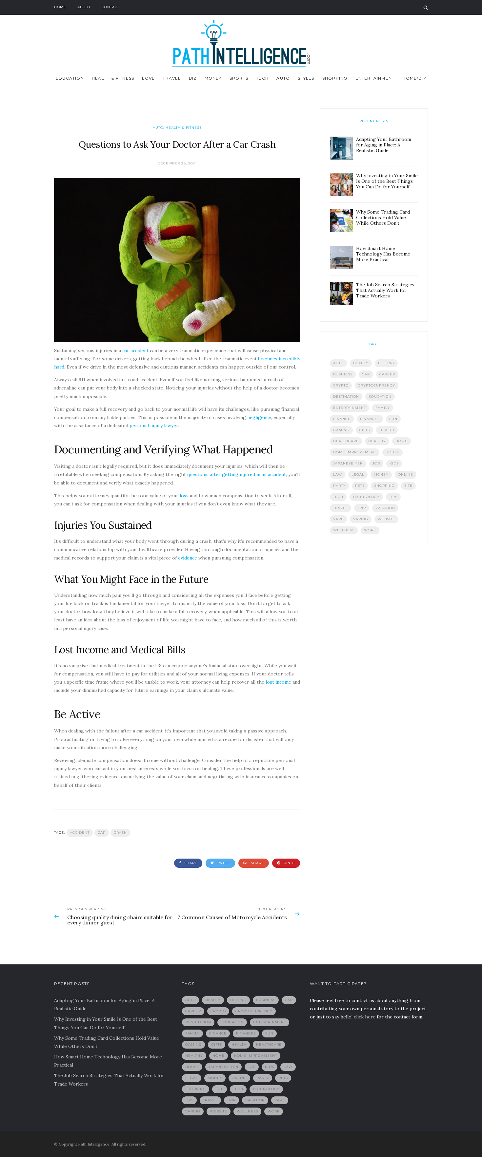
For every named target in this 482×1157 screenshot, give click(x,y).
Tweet (223, 863)
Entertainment (375, 78)
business (342, 374)
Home (60, 7)
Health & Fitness (113, 78)
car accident (135, 350)
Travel (172, 78)
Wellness (343, 530)
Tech (262, 78)
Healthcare (346, 441)
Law (337, 474)
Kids (394, 463)
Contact (110, 7)
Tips (393, 497)
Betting (386, 363)
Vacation (385, 508)
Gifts (364, 430)
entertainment (349, 408)
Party (339, 486)
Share (190, 863)
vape (338, 519)
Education (70, 78)
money (381, 474)
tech (338, 497)
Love (148, 78)
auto (338, 363)
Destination (346, 396)
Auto (283, 78)
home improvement (354, 452)
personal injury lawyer (154, 425)
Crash (120, 832)
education (380, 396)
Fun (393, 419)
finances (370, 419)
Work (370, 530)
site (408, 486)
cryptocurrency (376, 385)
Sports (239, 78)
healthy (377, 441)
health (386, 430)
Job (376, 463)
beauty (361, 363)
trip (361, 508)
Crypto (341, 385)
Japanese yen (348, 463)
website (386, 519)
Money (213, 78)
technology (366, 497)
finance (342, 419)
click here (364, 1017)
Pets (360, 486)
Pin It (288, 863)
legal (357, 474)
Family (382, 408)
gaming (341, 430)
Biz (193, 78)
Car (102, 832)
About (83, 7)
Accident (80, 832)
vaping (360, 519)
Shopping (335, 78)
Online (405, 474)
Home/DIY (414, 78)
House (392, 452)
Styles (306, 78)
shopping (384, 486)
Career (387, 374)
